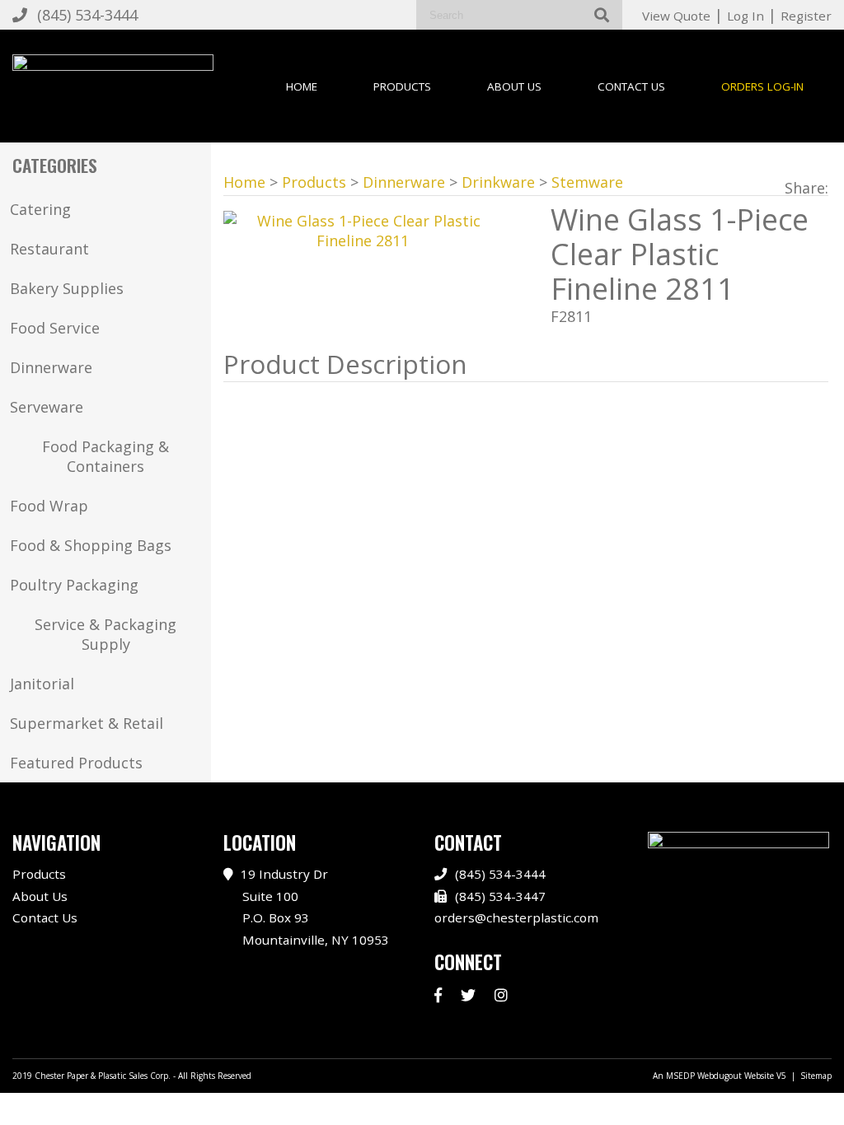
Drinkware (498, 182)
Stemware (587, 182)
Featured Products (76, 763)
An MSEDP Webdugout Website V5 (719, 1075)
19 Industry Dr (315, 907)
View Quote (676, 15)
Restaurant (49, 249)
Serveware (46, 407)
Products (402, 86)
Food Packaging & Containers (105, 456)
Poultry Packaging (74, 585)
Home (301, 86)
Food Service (55, 328)
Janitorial (42, 683)
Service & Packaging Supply (105, 634)
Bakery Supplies (67, 288)
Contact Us (631, 86)
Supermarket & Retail (86, 723)
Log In (745, 15)
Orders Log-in (762, 86)
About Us (514, 86)
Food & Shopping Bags (90, 545)
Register (806, 15)
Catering (40, 209)
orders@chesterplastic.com (516, 917)
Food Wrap (49, 506)
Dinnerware (51, 367)
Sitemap (816, 1075)
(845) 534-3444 (87, 15)
